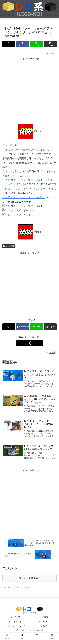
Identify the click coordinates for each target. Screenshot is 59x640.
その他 (44, 626)
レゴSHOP (10, 246)
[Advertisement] (29, 90)
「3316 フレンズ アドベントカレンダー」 (25, 188)
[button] (50, 44)
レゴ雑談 (43, 617)
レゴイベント (15, 621)
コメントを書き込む (29, 578)
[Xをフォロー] (29, 343)
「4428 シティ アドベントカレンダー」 (23, 197)
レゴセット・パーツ (15, 626)
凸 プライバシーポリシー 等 (29, 630)
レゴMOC (43, 621)
